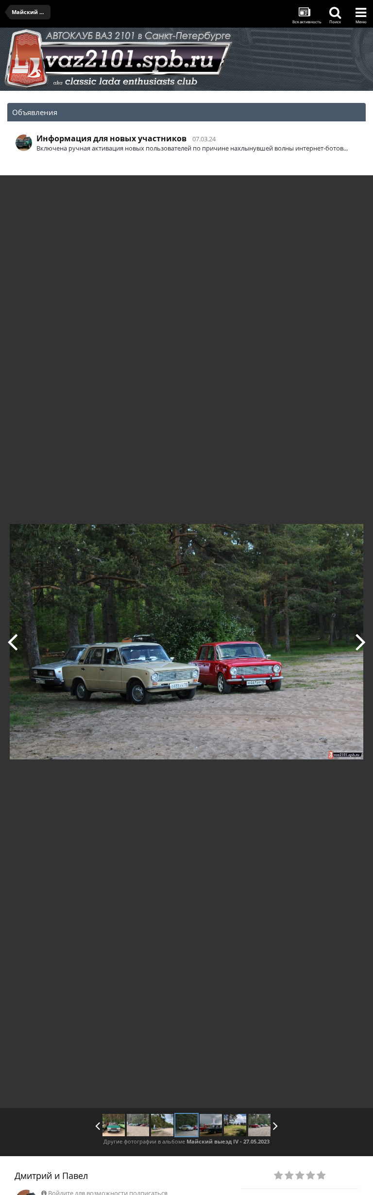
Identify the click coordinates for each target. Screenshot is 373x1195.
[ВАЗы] (259, 1125)
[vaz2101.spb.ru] (12, 641)
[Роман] (113, 1125)
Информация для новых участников (111, 138)
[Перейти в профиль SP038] (24, 143)
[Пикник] (235, 1125)
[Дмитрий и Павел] (186, 1125)
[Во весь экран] (355, 190)
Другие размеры (310, 189)
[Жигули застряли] (138, 1125)
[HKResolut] (360, 641)
